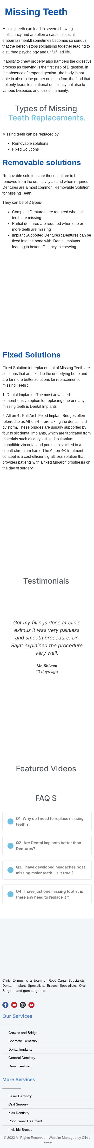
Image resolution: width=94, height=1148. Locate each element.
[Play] (14, 1005)
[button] (47, 821)
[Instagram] (23, 1005)
